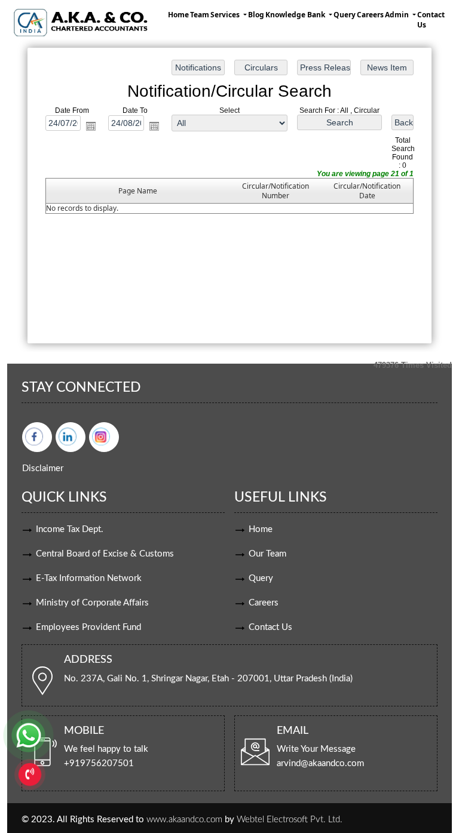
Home (178, 15)
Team (199, 15)
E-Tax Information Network (89, 578)
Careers (370, 15)
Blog (256, 15)
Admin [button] (398, 15)
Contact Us (431, 20)
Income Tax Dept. (69, 529)
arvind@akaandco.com (320, 763)
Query (344, 15)
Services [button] (225, 15)
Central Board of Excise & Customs (105, 553)
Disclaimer (42, 468)
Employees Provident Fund (88, 627)
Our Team (267, 553)
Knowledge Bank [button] (296, 15)
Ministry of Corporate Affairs (92, 602)
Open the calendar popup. (90, 126)
